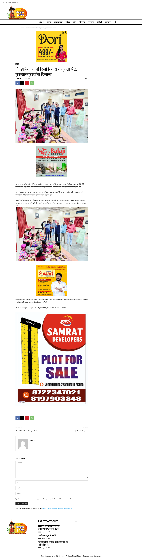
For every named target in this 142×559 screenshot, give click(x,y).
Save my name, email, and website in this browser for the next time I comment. (44, 499)
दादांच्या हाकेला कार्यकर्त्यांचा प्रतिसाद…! (26, 431)
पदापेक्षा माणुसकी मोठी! (47, 535)
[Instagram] (10, 539)
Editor (19, 78)
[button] (114, 21)
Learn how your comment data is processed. (57, 509)
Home (17, 28)
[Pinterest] (27, 83)
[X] (22, 83)
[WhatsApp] (32, 83)
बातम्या (22, 28)
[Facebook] (17, 83)
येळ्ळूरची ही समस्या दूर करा (80, 431)
